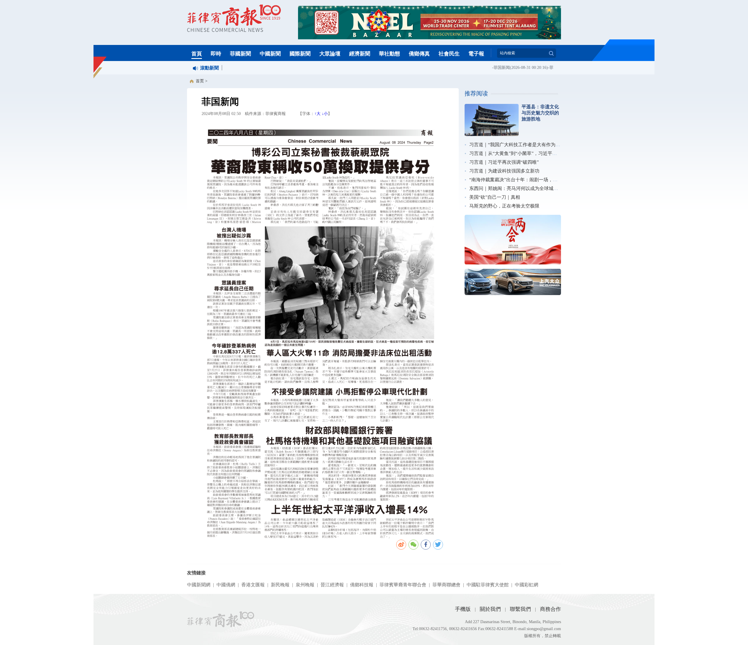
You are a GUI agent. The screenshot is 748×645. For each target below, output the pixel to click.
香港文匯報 (253, 584)
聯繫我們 (520, 609)
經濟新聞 (359, 54)
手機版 (463, 609)
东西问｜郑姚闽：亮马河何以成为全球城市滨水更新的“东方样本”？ (539, 188)
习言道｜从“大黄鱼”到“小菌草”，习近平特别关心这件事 (527, 153)
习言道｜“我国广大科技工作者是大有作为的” (515, 144)
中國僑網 (226, 584)
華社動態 (389, 54)
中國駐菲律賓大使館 (488, 584)
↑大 (317, 113)
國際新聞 (300, 54)
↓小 (325, 113)
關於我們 (490, 609)
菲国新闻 (492, 67)
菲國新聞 (240, 54)
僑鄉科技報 (361, 584)
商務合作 (550, 609)
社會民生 (449, 54)
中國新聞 (270, 54)
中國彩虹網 (526, 584)
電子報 (476, 54)
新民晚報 (280, 584)
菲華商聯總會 (446, 584)
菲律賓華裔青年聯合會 (403, 584)
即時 (216, 54)
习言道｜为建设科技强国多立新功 (504, 170)
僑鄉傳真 (419, 54)
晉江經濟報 (332, 584)
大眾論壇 (329, 54)
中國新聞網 (198, 584)
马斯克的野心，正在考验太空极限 (504, 205)
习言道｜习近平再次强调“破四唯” (504, 162)
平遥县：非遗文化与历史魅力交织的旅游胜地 (540, 112)
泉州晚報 (305, 584)
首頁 (196, 54)
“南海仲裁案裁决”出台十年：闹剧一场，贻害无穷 (520, 179)
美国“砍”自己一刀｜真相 (494, 197)
